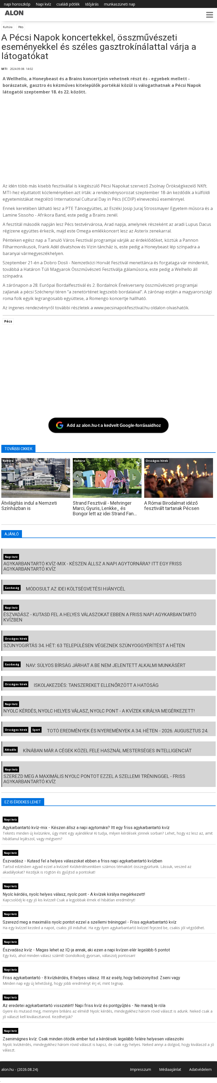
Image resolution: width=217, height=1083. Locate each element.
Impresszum (140, 1069)
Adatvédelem (200, 1069)
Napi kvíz (43, 4)
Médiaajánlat (170, 1069)
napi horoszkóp (17, 4)
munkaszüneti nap (119, 4)
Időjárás (92, 4)
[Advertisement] (108, 139)
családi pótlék (68, 4)
